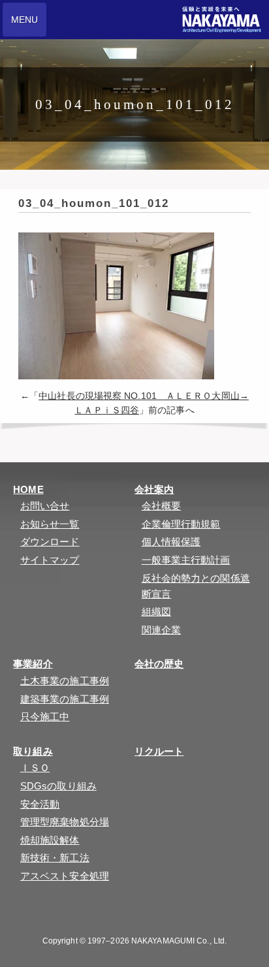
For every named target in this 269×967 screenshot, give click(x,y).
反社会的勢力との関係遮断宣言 (196, 586)
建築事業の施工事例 (64, 699)
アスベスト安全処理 (64, 875)
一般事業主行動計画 (186, 559)
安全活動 (39, 804)
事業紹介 (32, 663)
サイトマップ (50, 559)
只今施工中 (45, 716)
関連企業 (161, 629)
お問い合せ (45, 505)
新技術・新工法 (54, 857)
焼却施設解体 (50, 840)
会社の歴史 (159, 663)
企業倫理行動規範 (181, 524)
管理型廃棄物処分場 (64, 821)
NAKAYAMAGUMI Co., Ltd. (179, 940)
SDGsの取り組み (58, 785)
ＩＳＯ (35, 767)
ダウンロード (50, 541)
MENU (24, 19)
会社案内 (154, 489)
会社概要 (161, 505)
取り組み (32, 751)
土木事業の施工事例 (64, 680)
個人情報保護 (171, 541)
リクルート (159, 751)
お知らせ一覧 (50, 524)
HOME (28, 489)
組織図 (156, 611)
